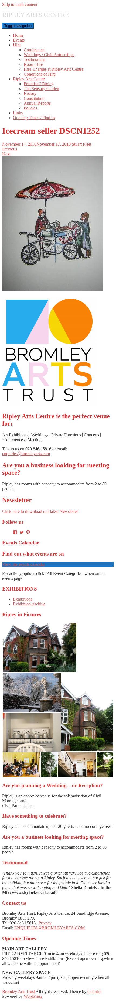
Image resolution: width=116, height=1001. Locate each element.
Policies (30, 108)
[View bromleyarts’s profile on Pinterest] (28, 532)
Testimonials (34, 59)
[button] (39, 648)
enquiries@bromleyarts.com (26, 453)
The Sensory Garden (41, 88)
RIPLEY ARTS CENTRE (35, 14)
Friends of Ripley (38, 83)
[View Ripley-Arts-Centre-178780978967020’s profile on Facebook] (15, 532)
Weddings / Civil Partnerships (49, 54)
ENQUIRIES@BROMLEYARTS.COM (49, 927)
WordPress (33, 996)
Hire (17, 45)
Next (6, 154)
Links (18, 113)
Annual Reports (37, 103)
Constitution (34, 98)
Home (18, 35)
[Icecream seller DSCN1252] (52, 289)
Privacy (45, 923)
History (30, 93)
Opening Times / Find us (34, 117)
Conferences (34, 49)
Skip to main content (19, 4)
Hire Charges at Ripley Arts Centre (53, 69)
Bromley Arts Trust (18, 991)
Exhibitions (22, 599)
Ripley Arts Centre (29, 79)
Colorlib (94, 991)
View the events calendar (23, 564)
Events (19, 40)
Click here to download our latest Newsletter (40, 511)
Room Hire (33, 64)
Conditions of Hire (40, 74)
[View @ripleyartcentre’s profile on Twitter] (21, 532)
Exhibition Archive (29, 604)
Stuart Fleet (81, 144)
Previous (9, 149)
